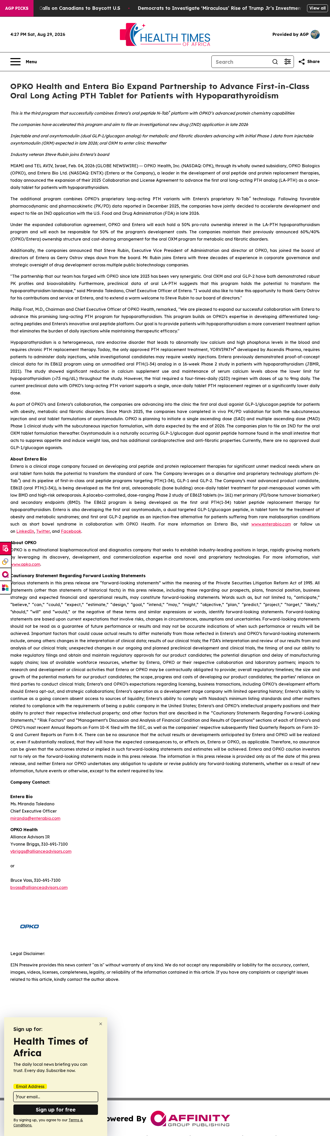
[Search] (275, 62)
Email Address (30, 1086)
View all (317, 8)
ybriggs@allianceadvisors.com (40, 851)
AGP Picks (16, 8)
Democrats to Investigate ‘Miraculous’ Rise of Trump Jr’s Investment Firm (226, 8)
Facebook (71, 531)
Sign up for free (56, 1109)
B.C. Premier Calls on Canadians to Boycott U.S (64, 8)
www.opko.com (25, 564)
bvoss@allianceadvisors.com (39, 887)
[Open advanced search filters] (287, 62)
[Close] (100, 1023)
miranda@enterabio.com (35, 818)
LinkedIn (25, 531)
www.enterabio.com (271, 524)
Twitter (43, 531)
